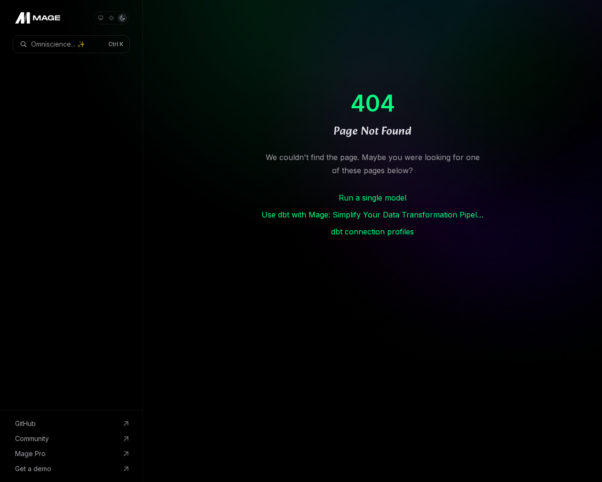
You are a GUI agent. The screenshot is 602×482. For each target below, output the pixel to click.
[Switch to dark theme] (122, 18)
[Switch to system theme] (100, 18)
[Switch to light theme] (111, 18)
